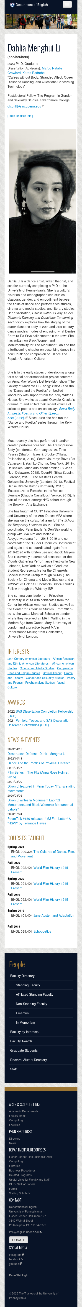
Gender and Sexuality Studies (45, 678)
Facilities (14, 1125)
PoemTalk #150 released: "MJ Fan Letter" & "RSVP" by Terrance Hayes (39, 820)
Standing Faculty (28, 985)
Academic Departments (23, 1111)
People (17, 964)
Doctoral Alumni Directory (28, 1059)
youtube (14, 1264)
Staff (13, 1069)
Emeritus (22, 1013)
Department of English (32, 4)
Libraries (14, 1166)
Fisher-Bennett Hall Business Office (31, 1157)
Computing (16, 1120)
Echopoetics (42, 931)
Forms (13, 1188)
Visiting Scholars (19, 1193)
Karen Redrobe (34, 72)
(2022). (41, 413)
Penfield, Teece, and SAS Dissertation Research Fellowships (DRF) (39, 722)
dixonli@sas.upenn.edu (24, 106)
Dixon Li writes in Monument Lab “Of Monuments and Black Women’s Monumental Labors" (40, 804)
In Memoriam (25, 1022)
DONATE (18, 1240)
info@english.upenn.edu (24, 1232)
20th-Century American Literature (29, 659)
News (12, 1143)
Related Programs (20, 1175)
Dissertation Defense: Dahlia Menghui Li (36, 753)
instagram (15, 1254)
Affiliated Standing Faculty (34, 994)
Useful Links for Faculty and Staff (29, 1179)
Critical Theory (52, 673)
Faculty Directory (22, 975)
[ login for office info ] (20, 116)
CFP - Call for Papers (22, 1184)
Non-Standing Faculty (31, 1003)
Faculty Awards (21, 1041)
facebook (14, 1259)
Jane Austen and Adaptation (53, 915)
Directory (14, 1138)
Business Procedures (22, 1170)
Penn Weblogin (18, 1275)
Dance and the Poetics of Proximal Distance (39, 763)
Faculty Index (17, 1116)
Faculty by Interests (24, 1031)
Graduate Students (24, 1050)
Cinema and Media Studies (37, 668)
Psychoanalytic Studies (40, 682)
